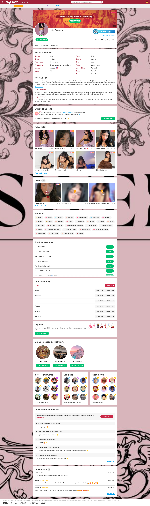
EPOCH (36, 500)
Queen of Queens (68, 112)
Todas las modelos (7, 6)
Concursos (52, 6)
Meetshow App (64, 6)
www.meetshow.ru (27, 500)
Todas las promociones (40, 6)
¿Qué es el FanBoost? (108, 35)
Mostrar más (39, 87)
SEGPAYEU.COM (43, 500)
